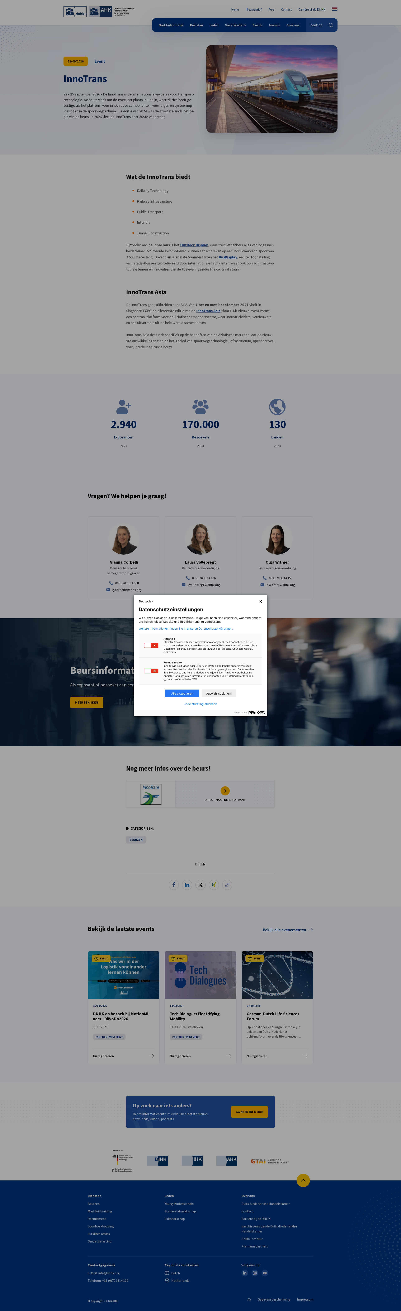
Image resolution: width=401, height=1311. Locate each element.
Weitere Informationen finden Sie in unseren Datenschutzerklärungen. (186, 628)
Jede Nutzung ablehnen (200, 704)
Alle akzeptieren (182, 693)
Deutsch (145, 601)
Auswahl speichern (219, 693)
